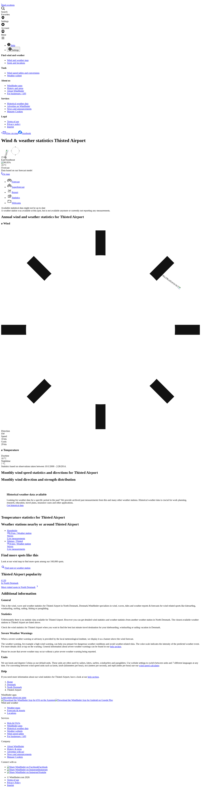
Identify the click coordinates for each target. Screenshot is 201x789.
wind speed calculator (149, 665)
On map (6, 174)
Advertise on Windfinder (18, 106)
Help (13, 45)
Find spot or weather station (17, 568)
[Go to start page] (1, 2)
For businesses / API (16, 93)
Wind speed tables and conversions (23, 73)
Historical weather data (17, 103)
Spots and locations (16, 63)
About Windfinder (15, 91)
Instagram (43, 769)
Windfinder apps (14, 85)
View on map (12, 133)
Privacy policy (13, 124)
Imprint (10, 127)
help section (115, 646)
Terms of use (13, 121)
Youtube (42, 772)
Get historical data (15, 505)
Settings (15, 50)
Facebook (26, 133)
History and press (15, 88)
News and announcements (19, 109)
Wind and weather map (18, 60)
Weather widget (14, 75)
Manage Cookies (15, 111)
